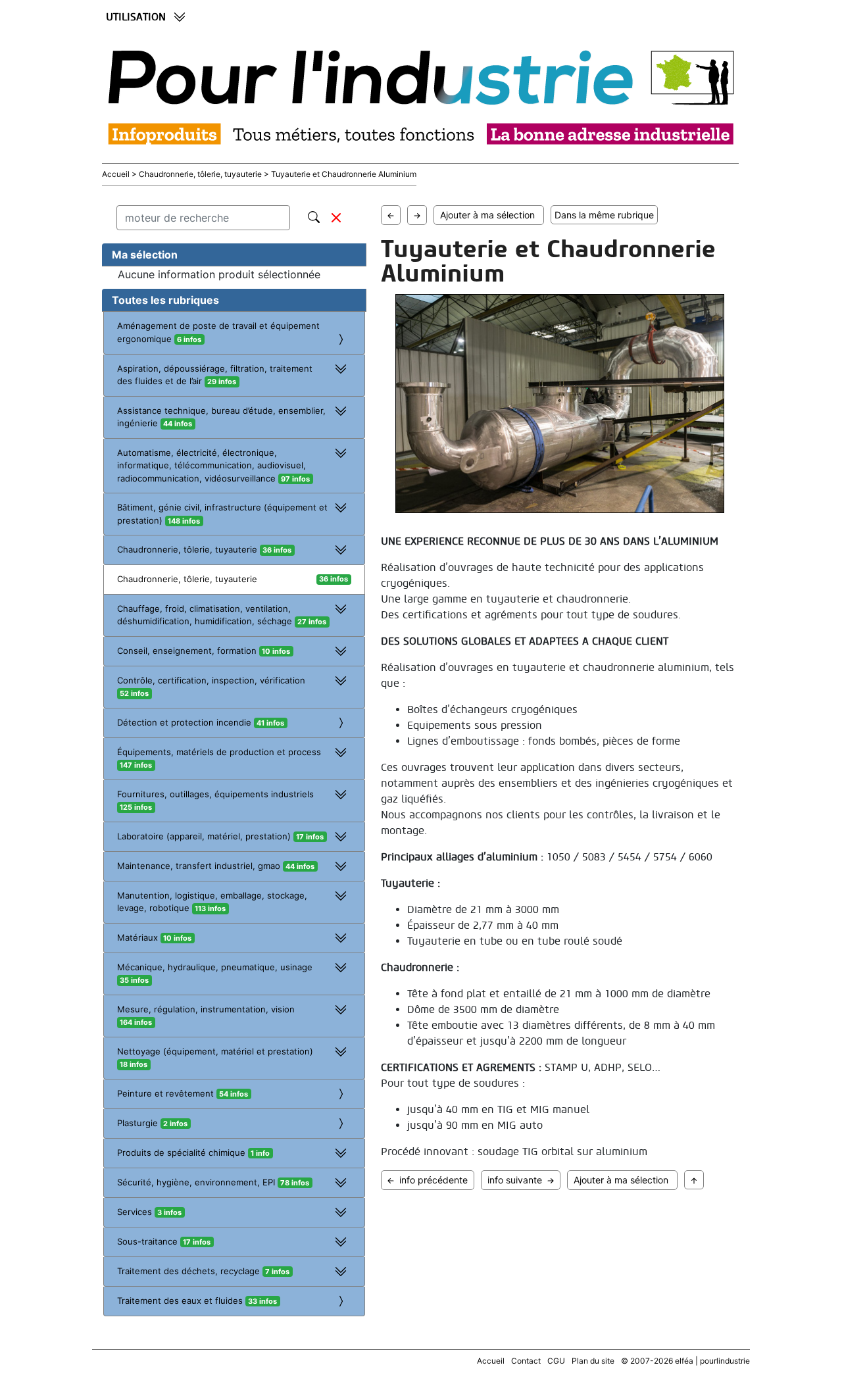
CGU (556, 1361)
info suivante (515, 1179)
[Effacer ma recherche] (336, 218)
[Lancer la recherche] (314, 215)
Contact (526, 1361)
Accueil (117, 174)
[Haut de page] (694, 1179)
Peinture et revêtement (182, 1093)
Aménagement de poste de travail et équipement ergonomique (218, 332)
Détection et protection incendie (200, 722)
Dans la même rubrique (604, 214)
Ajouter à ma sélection (490, 214)
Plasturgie (152, 1123)
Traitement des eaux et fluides (197, 1300)
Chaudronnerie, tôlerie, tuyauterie (187, 579)
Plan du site (593, 1361)
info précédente (433, 1179)
